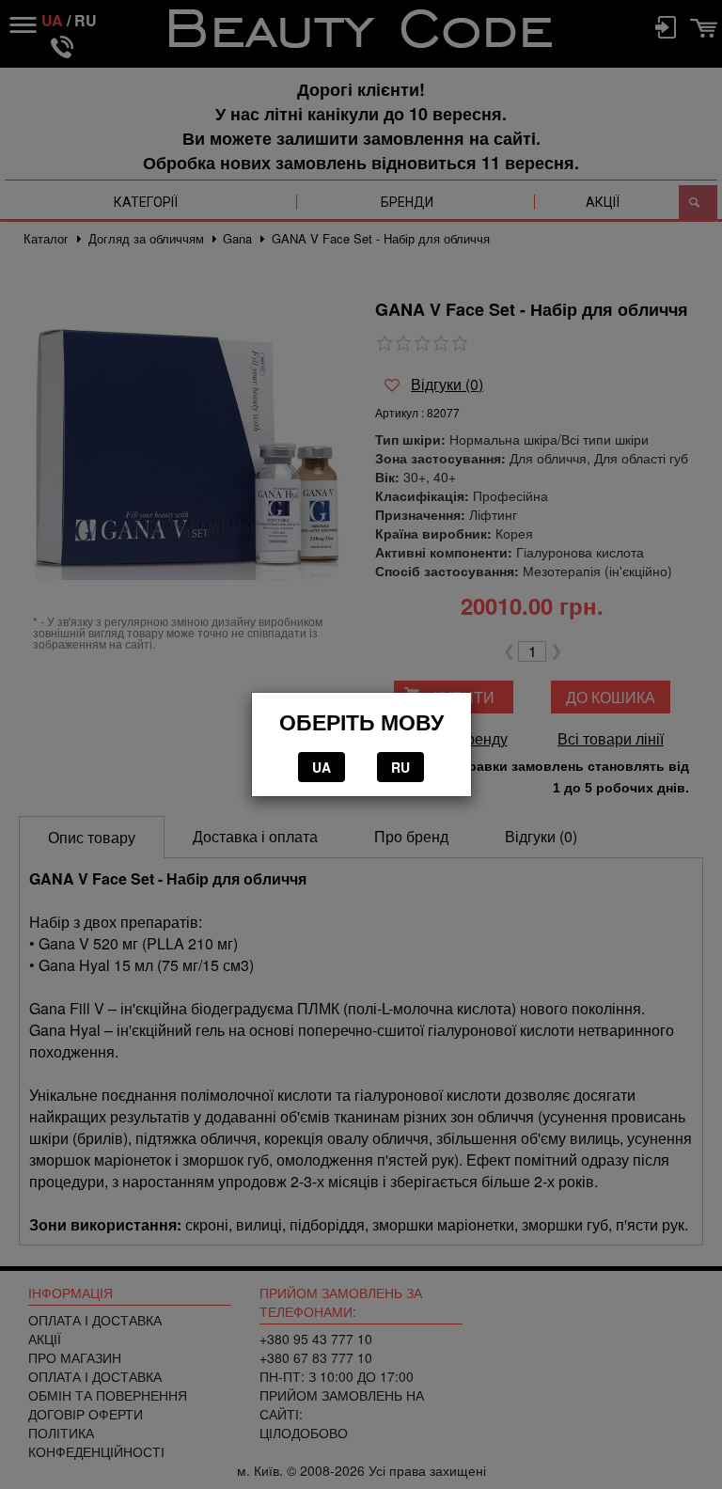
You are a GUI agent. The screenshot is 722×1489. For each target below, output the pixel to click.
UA (321, 767)
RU (400, 767)
